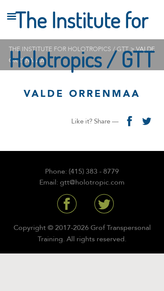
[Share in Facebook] (129, 121)
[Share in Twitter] (146, 121)
